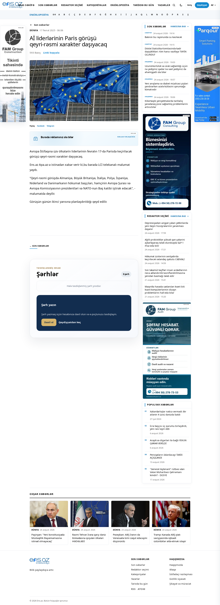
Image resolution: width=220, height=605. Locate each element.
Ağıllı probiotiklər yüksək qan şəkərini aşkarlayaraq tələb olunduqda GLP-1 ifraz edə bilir (165, 242)
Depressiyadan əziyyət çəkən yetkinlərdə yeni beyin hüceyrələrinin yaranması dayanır (166, 226)
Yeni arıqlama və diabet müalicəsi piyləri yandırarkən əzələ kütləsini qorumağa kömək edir (166, 86)
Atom (141, 589)
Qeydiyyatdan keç (70, 322)
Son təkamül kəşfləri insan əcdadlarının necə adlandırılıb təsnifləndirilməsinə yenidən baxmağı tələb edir (166, 273)
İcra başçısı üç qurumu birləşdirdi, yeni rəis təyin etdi (168, 427)
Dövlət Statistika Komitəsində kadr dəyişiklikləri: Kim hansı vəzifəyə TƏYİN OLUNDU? (166, 51)
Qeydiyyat (202, 5)
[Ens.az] (12, 5)
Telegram (50, 126)
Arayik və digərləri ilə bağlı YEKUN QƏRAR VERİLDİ (168, 442)
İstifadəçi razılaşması (180, 574)
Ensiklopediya (119, 5)
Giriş (189, 5)
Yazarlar (164, 5)
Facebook (40, 126)
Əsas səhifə (26, 5)
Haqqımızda (176, 564)
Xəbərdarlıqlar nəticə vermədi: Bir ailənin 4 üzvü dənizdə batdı (168, 413)
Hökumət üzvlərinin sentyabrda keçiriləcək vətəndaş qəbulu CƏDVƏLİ (165, 258)
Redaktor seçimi (72, 5)
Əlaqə (172, 569)
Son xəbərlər (47, 5)
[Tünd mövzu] (181, 5)
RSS (133, 589)
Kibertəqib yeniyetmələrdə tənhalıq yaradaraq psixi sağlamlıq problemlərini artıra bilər (166, 104)
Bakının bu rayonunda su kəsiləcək (163, 37)
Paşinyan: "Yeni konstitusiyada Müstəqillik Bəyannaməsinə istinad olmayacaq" (47, 538)
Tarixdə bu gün (143, 5)
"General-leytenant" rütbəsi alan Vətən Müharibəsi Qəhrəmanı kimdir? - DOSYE (167, 472)
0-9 (54, 14)
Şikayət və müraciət (180, 583)
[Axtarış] (174, 5)
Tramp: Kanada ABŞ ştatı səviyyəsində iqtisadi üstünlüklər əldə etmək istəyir (170, 538)
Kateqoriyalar (96, 5)
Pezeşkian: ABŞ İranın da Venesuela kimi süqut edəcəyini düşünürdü (130, 538)
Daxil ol (48, 322)
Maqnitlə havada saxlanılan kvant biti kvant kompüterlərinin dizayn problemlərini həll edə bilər (165, 289)
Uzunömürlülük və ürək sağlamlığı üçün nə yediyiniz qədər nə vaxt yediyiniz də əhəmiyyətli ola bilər (166, 69)
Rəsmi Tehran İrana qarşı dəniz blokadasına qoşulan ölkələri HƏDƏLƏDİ (89, 538)
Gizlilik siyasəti (177, 578)
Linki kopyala (51, 52)
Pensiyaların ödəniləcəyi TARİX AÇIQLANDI (166, 456)
